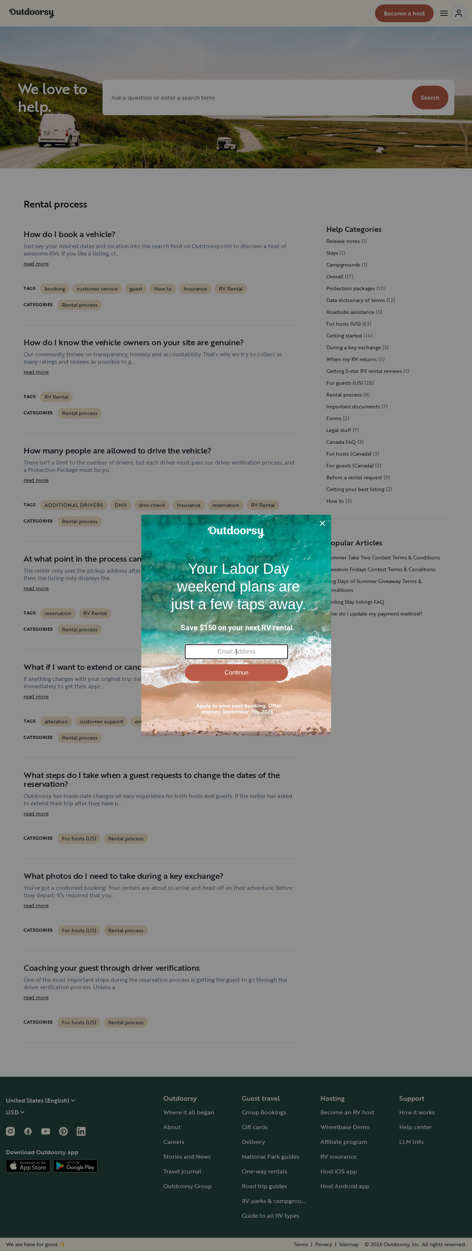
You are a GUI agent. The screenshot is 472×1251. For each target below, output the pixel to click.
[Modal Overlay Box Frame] (236, 625)
